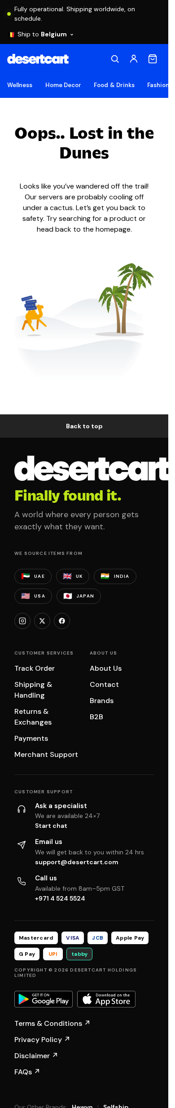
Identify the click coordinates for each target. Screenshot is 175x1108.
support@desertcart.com (76, 862)
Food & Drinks (114, 85)
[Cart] (152, 58)
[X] (42, 621)
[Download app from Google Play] (43, 999)
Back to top (84, 426)
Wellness (20, 85)
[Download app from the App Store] (106, 999)
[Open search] (114, 58)
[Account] (133, 58)
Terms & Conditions (52, 1023)
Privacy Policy (42, 1039)
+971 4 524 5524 (60, 898)
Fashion (158, 85)
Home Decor (63, 85)
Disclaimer (36, 1055)
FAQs (27, 1072)
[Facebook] (62, 621)
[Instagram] (22, 621)
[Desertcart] (38, 59)
